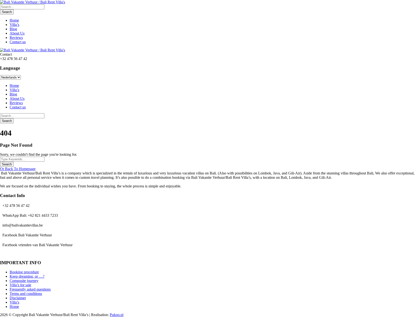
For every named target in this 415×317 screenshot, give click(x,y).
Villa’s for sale (20, 285)
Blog (13, 29)
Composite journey (24, 281)
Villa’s (14, 25)
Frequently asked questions (30, 289)
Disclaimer (18, 298)
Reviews (16, 38)
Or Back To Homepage (18, 169)
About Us (17, 33)
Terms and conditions (26, 294)
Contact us (18, 42)
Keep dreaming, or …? (27, 276)
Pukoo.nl (116, 315)
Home (14, 20)
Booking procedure (24, 272)
